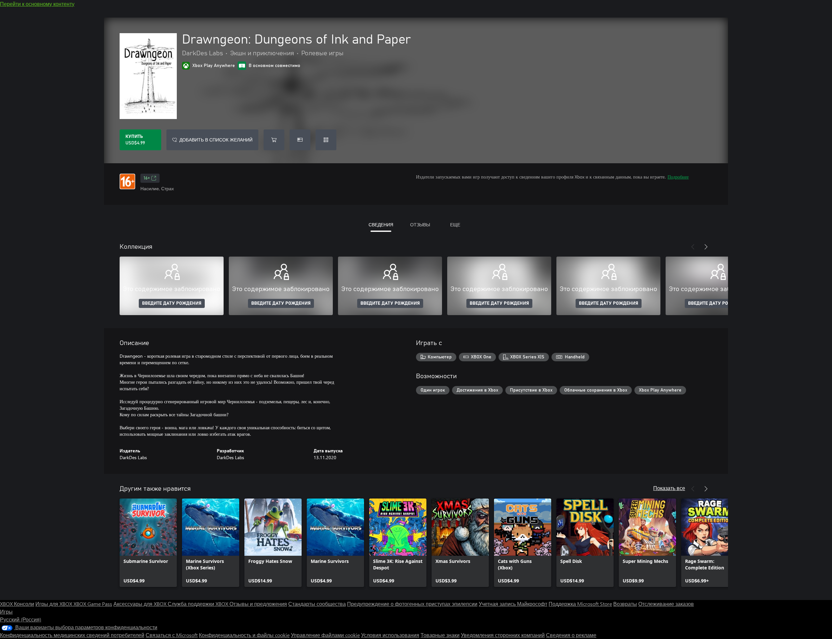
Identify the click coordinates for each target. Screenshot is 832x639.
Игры (6, 611)
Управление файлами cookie (325, 635)
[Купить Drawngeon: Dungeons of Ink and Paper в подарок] (300, 139)
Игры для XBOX (54, 603)
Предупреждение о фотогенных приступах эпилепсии (412, 603)
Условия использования (390, 635)
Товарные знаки (440, 635)
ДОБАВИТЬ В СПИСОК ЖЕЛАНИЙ (216, 140)
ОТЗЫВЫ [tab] (420, 224)
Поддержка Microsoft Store (580, 603)
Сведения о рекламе (571, 635)
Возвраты (625, 603)
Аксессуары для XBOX (140, 603)
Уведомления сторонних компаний (503, 635)
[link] (148, 543)
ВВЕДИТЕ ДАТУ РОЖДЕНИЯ (172, 303)
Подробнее (678, 177)
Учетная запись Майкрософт (513, 603)
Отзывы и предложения (258, 603)
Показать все (669, 488)
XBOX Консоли (17, 603)
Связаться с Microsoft (172, 635)
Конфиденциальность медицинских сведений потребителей (72, 635)
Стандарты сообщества (317, 603)
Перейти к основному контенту (37, 3)
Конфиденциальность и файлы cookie (244, 635)
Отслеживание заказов (666, 603)
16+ (147, 178)
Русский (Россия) (20, 619)
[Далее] (705, 246)
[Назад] (692, 246)
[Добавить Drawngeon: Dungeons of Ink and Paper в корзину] (274, 139)
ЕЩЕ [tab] (455, 224)
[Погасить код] (326, 139)
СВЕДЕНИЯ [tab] (381, 224)
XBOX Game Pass (92, 603)
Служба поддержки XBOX (198, 603)
